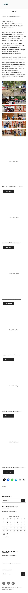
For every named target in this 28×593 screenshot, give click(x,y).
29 (4, 534)
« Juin (7, 536)
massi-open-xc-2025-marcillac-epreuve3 (11, 299)
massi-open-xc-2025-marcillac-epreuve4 (11, 355)
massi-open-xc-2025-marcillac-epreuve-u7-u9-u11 (13, 467)
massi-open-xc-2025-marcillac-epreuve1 (11, 242)
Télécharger (8, 191)
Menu (14, 11)
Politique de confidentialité (8, 587)
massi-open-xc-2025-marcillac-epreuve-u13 (12, 411)
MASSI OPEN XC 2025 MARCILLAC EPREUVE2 (12, 186)
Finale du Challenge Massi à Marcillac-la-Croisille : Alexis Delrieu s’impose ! (12, 26)
